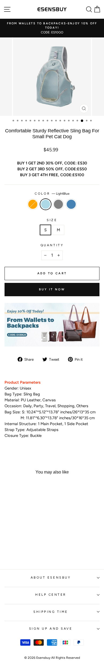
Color (52, 193)
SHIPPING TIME (50, 612)
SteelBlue (71, 204)
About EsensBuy (51, 577)
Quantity (52, 245)
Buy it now (52, 289)
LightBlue (45, 204)
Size (52, 220)
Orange (32, 204)
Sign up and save (51, 628)
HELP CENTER (50, 594)
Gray (58, 204)
